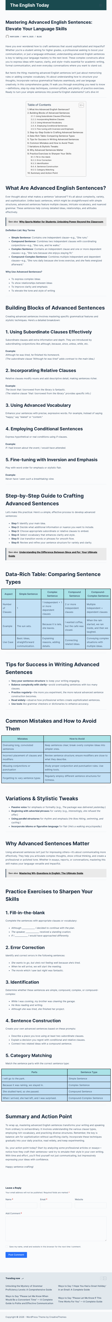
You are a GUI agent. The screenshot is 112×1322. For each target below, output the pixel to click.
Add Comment (14, 1213)
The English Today (29, 5)
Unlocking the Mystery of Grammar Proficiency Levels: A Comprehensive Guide (29, 1288)
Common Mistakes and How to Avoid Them (52, 143)
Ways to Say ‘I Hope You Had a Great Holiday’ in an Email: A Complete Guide (82, 1288)
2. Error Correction (43, 160)
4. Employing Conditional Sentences (51, 126)
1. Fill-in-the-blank (42, 157)
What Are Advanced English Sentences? (49, 109)
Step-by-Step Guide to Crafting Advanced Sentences (56, 132)
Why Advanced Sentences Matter (46, 150)
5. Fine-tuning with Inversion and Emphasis (54, 129)
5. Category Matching (44, 170)
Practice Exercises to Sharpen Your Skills (50, 153)
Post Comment (16, 1254)
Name (9, 1199)
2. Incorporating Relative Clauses (49, 119)
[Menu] (100, 5)
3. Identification (42, 163)
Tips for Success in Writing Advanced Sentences (54, 139)
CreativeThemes (57, 1317)
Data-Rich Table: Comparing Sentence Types (52, 136)
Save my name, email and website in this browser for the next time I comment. (45, 1246)
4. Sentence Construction (46, 166)
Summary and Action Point (44, 173)
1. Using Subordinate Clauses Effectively (52, 116)
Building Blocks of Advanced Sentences (50, 113)
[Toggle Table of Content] (80, 105)
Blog (39, 37)
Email (43, 1199)
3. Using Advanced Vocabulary (48, 122)
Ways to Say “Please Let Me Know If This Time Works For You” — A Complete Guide (80, 1300)
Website (79, 1199)
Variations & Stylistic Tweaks (43, 146)
